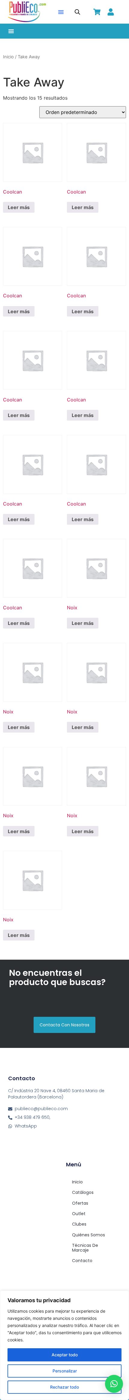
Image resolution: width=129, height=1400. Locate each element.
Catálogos (83, 1192)
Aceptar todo (65, 1354)
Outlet (79, 1214)
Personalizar (64, 1370)
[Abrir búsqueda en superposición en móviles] (77, 11)
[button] (60, 11)
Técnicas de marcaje (85, 1247)
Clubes (79, 1224)
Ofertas (80, 1203)
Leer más (19, 207)
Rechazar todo (64, 1387)
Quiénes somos (88, 1235)
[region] (64, 1345)
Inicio (8, 57)
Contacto (82, 1261)
